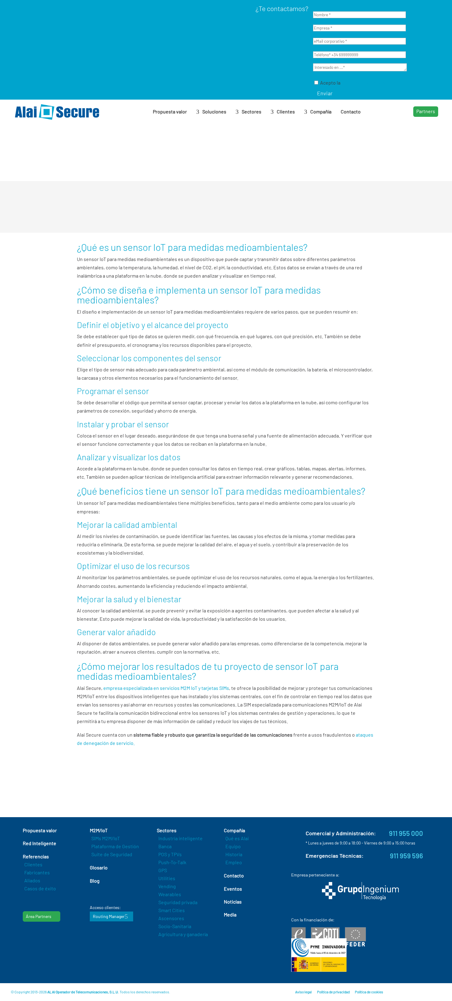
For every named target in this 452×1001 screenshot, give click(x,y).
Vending (167, 886)
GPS (162, 870)
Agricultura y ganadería (183, 934)
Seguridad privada (177, 902)
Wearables (169, 894)
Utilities (166, 878)
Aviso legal (303, 992)
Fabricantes (37, 872)
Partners (425, 111)
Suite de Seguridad (111, 854)
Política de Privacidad (364, 82)
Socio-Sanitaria (174, 926)
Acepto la (353, 82)
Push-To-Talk (172, 862)
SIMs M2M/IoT (105, 838)
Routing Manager (109, 916)
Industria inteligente (180, 838)
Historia (233, 854)
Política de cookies (369, 992)
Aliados (32, 880)
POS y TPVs (170, 854)
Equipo (233, 846)
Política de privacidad (333, 992)
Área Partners (38, 916)
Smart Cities (171, 910)
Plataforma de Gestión (115, 846)
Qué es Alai (237, 838)
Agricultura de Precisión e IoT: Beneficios (130, 790)
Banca (165, 846)
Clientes (33, 864)
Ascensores (171, 918)
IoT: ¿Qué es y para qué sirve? (118, 782)
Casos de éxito (40, 888)
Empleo (233, 862)
